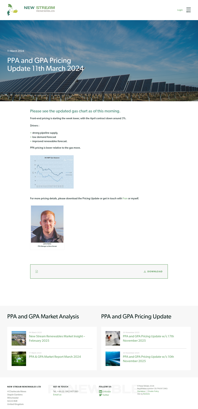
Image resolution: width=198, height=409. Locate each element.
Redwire (146, 394)
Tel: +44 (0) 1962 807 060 (65, 391)
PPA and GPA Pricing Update (136, 316)
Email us (57, 394)
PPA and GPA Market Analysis (43, 316)
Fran (125, 198)
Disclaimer (141, 391)
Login (180, 10)
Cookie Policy (153, 391)
